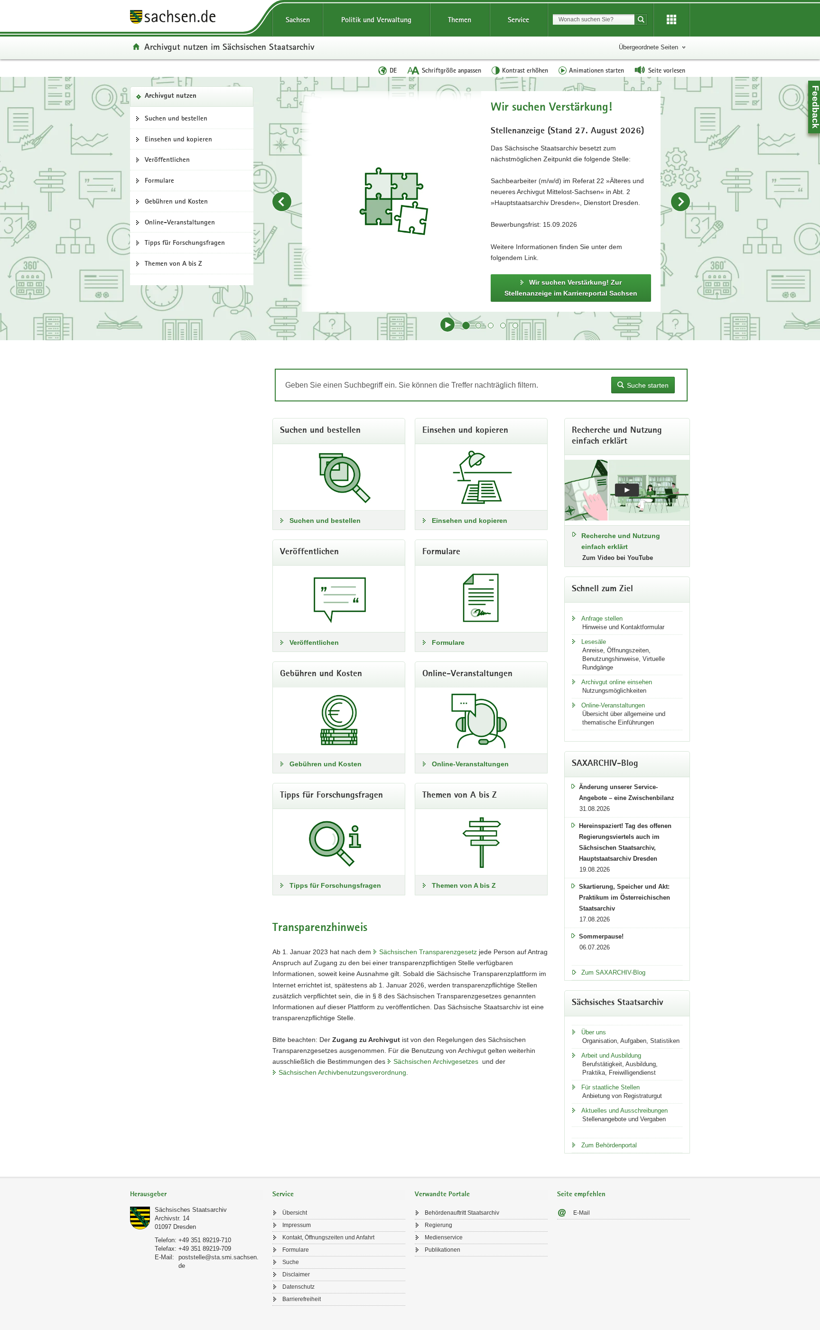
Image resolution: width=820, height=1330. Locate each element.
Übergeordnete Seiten (648, 47)
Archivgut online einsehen (616, 682)
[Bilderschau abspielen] (447, 324)
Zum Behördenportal (609, 1145)
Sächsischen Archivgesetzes (435, 1061)
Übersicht (294, 1212)
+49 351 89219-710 (204, 1240)
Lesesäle (593, 641)
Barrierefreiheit (301, 1299)
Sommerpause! (601, 936)
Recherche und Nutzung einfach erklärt (620, 541)
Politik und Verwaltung (376, 19)
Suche (290, 1262)
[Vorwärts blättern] (680, 201)
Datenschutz (298, 1286)
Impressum (296, 1225)
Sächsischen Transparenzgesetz (428, 952)
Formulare (159, 180)
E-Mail (581, 1212)
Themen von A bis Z (173, 263)
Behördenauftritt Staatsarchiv (462, 1212)
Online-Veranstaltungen (180, 222)
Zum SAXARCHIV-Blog (613, 972)
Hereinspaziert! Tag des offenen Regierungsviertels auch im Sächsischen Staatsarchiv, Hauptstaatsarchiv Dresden (625, 842)
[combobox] (593, 19)
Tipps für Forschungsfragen (185, 242)
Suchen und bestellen (176, 118)
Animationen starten (596, 70)
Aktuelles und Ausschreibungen (624, 1110)
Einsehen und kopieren (178, 139)
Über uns (593, 1032)
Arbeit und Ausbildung (611, 1055)
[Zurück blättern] (281, 201)
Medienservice (444, 1237)
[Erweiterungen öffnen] (671, 20)
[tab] (196, 1195)
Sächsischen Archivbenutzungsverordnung (342, 1072)
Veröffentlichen (167, 159)
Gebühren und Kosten (176, 201)
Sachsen (298, 19)
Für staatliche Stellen (610, 1087)
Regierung (438, 1225)
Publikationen (442, 1249)
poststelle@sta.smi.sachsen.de (218, 1261)
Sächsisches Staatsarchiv (191, 1209)
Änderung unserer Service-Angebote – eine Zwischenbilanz (626, 792)
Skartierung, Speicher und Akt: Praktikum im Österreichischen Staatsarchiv (624, 897)
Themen (459, 19)
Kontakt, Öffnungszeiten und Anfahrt (328, 1237)
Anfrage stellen (602, 618)
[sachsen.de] (196, 18)
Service (518, 19)
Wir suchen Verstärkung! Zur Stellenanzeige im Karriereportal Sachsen (570, 288)
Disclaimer (296, 1274)
